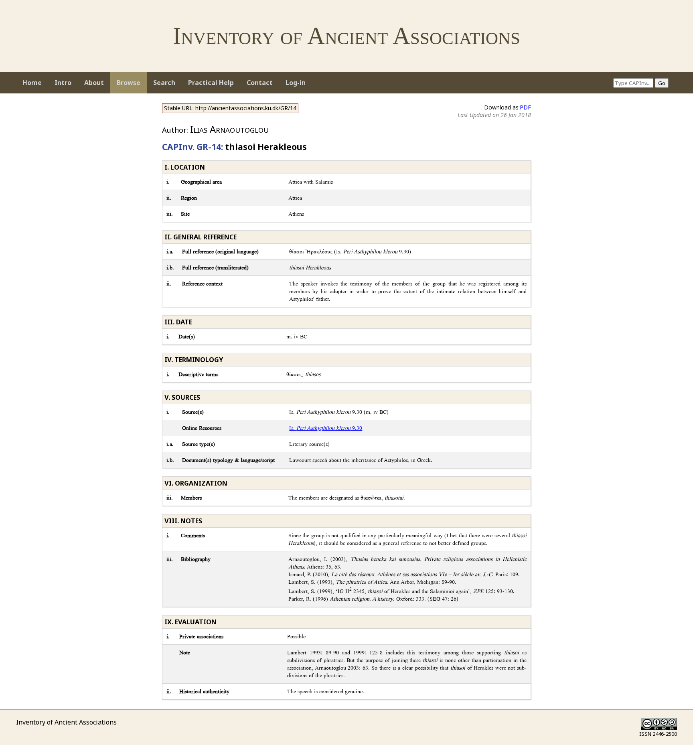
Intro (63, 82)
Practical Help (211, 82)
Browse (128, 82)
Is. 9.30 (325, 428)
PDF (525, 107)
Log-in (296, 82)
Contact (260, 82)
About (94, 82)
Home (32, 82)
